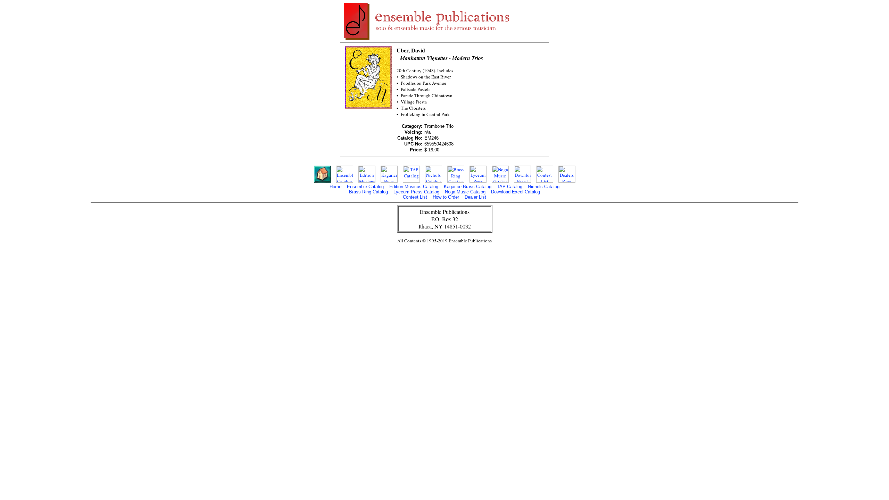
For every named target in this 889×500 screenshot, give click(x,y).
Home (335, 186)
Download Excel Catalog (515, 191)
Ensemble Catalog (365, 186)
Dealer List (475, 197)
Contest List (415, 197)
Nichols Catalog (543, 186)
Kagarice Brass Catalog (467, 186)
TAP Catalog (509, 186)
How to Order (446, 197)
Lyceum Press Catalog (416, 191)
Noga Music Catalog (465, 191)
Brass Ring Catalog (368, 191)
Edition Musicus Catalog (413, 186)
